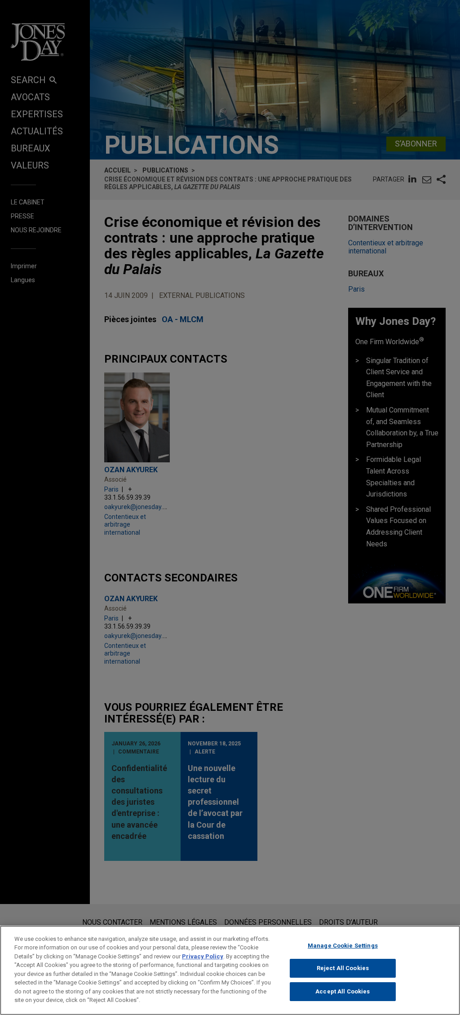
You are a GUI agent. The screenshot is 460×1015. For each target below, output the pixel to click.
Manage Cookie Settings (343, 945)
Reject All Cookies (343, 968)
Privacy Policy (202, 956)
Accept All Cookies (342, 991)
